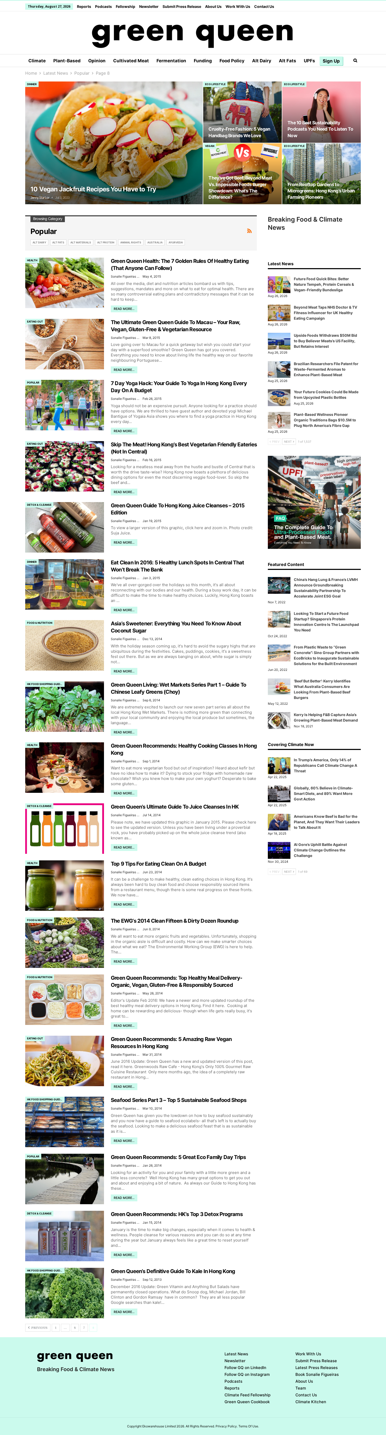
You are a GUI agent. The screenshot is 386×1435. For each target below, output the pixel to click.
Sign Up (331, 61)
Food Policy (232, 60)
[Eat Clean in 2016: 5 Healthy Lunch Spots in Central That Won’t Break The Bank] (64, 584)
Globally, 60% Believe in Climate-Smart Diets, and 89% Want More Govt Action (323, 793)
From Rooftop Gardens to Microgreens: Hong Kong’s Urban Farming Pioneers (321, 191)
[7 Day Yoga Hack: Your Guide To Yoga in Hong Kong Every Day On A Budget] (64, 405)
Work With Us (238, 6)
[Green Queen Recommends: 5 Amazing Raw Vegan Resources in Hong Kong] (64, 1061)
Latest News (236, 1353)
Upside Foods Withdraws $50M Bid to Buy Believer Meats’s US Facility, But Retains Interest (325, 341)
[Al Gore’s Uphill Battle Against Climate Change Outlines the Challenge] (279, 850)
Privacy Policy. (227, 1426)
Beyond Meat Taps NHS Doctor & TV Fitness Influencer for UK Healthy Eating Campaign (325, 312)
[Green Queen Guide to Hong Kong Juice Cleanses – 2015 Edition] (64, 527)
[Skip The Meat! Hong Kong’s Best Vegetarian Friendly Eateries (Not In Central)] (64, 466)
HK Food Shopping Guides (45, 684)
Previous (39, 1328)
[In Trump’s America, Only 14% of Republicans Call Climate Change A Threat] (279, 765)
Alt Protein (105, 242)
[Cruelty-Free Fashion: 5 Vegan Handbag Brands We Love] (242, 112)
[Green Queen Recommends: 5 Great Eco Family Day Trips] (64, 1179)
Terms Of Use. (248, 1426)
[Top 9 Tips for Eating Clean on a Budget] (64, 885)
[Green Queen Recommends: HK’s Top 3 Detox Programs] (64, 1236)
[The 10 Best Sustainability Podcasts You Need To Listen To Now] (321, 112)
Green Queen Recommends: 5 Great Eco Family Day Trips (178, 1157)
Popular (33, 382)
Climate (37, 60)
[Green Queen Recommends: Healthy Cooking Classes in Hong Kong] (64, 767)
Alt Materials (80, 242)
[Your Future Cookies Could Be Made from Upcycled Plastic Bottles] (279, 397)
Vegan (209, 145)
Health (32, 260)
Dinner (32, 84)
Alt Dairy (261, 60)
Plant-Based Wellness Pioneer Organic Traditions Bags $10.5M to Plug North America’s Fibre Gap (325, 420)
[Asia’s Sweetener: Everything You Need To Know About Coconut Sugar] (64, 645)
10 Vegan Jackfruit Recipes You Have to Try (93, 189)
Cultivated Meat (131, 60)
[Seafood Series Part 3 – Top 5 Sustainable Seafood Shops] (64, 1122)
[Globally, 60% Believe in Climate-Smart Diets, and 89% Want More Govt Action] (279, 793)
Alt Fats (287, 60)
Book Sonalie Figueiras (317, 1374)
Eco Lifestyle (215, 84)
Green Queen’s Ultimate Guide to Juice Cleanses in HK (175, 807)
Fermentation (171, 60)
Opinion (97, 60)
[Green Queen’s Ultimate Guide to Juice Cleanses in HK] (64, 828)
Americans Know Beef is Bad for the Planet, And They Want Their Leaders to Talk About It (327, 822)
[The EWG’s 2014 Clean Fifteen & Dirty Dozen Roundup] (64, 942)
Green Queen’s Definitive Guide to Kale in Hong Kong (173, 1271)
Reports (84, 6)
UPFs (309, 60)
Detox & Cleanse (39, 504)
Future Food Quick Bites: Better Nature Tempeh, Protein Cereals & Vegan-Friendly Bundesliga (324, 284)
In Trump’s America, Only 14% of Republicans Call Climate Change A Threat (325, 765)
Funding (203, 60)
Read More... (124, 309)
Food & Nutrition (39, 622)
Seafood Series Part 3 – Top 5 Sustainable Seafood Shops (178, 1100)
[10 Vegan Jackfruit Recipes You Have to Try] (114, 143)
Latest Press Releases (316, 1367)
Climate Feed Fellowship (247, 1394)
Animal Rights (130, 242)
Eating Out (35, 321)
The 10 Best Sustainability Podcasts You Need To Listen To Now (320, 129)
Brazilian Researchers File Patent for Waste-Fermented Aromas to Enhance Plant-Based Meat (326, 369)
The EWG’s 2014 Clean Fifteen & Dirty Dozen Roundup (174, 921)
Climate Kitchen (310, 1401)
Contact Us (264, 6)
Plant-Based (67, 60)
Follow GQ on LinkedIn (245, 1367)
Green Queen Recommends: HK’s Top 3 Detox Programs (177, 1214)
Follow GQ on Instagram (247, 1374)
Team (300, 1388)
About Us (213, 6)
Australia (155, 242)
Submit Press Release (182, 6)
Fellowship (125, 6)
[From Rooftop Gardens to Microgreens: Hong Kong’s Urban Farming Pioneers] (321, 174)
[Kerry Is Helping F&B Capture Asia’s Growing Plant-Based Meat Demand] (279, 720)
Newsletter (149, 6)
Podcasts (103, 6)
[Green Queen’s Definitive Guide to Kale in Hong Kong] (64, 1293)
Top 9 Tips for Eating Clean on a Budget (158, 864)
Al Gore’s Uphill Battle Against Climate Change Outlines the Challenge (320, 850)
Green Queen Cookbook (247, 1401)
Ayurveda (176, 242)
